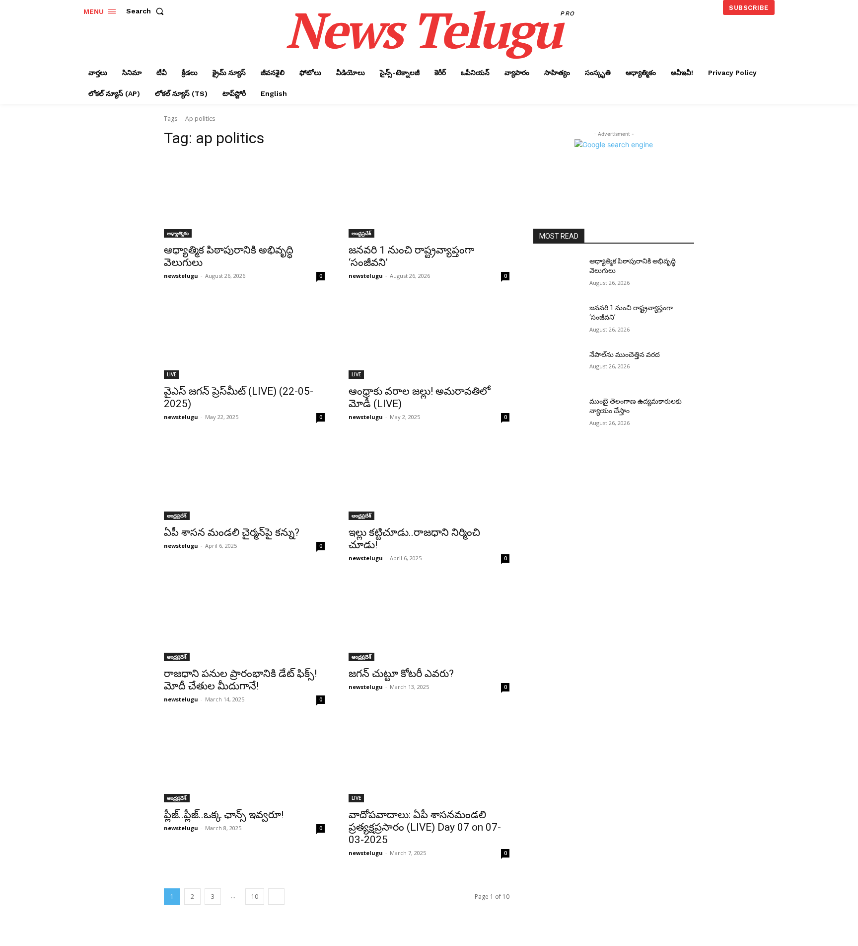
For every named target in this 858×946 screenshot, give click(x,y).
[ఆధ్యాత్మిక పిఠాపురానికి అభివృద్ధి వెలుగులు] (244, 197)
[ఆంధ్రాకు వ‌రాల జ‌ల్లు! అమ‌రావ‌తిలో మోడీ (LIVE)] (429, 338)
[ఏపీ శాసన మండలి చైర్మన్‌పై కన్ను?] (244, 479)
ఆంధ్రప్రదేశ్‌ (361, 233)
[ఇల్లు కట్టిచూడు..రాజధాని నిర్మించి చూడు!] (429, 479)
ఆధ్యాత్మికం (178, 233)
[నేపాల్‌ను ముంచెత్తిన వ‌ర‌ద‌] (557, 367)
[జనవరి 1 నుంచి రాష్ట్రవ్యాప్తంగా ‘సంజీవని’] (429, 197)
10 (254, 896)
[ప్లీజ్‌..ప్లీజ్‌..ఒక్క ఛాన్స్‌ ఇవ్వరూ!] (244, 762)
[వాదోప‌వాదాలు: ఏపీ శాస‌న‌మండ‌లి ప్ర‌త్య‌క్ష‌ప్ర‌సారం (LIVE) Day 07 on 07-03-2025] (429, 762)
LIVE (171, 374)
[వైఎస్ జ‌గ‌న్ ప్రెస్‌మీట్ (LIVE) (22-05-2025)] (244, 338)
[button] (147, 10)
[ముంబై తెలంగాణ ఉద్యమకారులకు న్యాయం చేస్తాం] (557, 413)
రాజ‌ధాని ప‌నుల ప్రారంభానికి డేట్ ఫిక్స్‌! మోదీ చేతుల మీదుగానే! (240, 680)
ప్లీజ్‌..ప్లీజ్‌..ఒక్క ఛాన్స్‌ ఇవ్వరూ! (224, 815)
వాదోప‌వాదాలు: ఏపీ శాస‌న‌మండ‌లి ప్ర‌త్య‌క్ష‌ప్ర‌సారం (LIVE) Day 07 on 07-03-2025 (425, 827)
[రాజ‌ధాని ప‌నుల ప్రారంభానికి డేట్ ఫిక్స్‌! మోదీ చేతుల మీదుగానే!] (244, 621)
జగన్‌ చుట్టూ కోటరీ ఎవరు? (401, 674)
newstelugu (181, 275)
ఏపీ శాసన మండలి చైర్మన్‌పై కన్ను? (231, 532)
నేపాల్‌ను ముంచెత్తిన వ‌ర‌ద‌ (624, 354)
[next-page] (276, 896)
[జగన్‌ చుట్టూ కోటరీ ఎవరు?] (429, 621)
